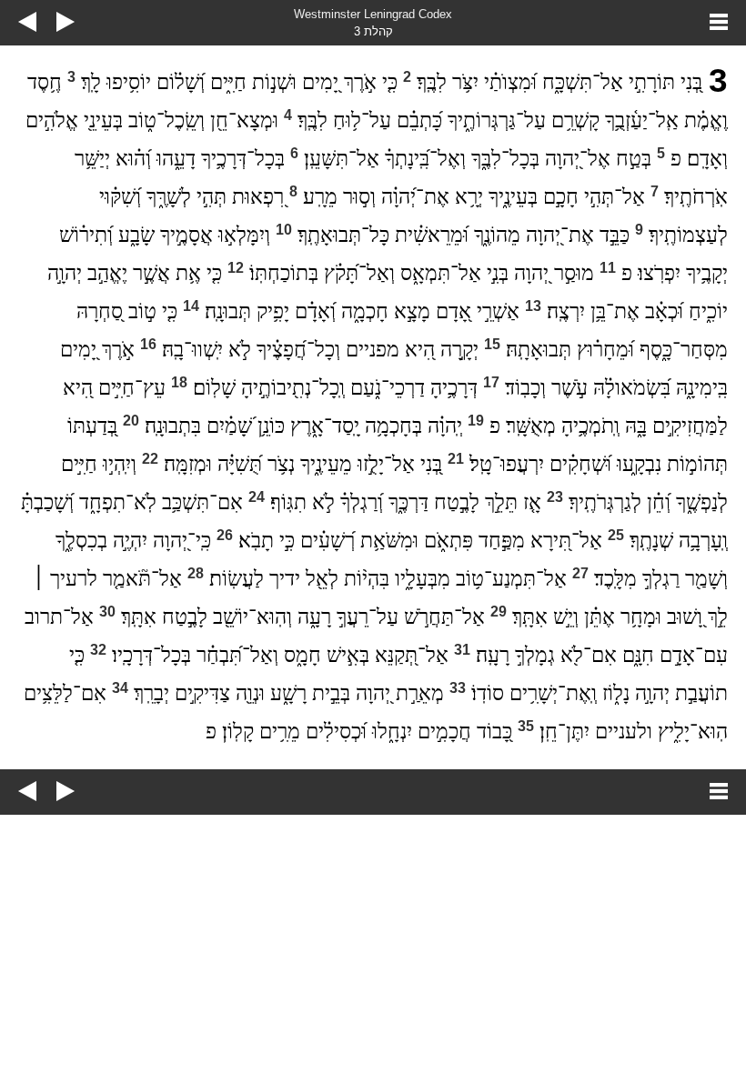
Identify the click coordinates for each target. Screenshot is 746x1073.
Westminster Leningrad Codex (373, 14)
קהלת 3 (373, 31)
